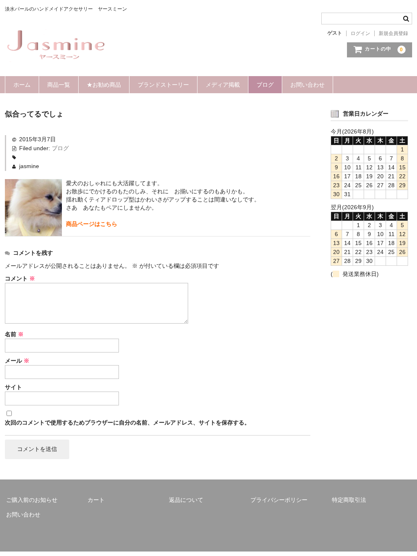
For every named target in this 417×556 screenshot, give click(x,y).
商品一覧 (58, 84)
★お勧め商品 (104, 84)
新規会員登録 (393, 33)
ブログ (265, 84)
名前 (14, 334)
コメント (20, 278)
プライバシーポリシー (278, 500)
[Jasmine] (56, 54)
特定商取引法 (349, 500)
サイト (13, 387)
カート (96, 500)
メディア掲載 (223, 84)
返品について (186, 500)
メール (17, 360)
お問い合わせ (307, 84)
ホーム (22, 84)
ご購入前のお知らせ (31, 500)
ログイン (360, 33)
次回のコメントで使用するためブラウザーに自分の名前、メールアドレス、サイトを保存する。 (127, 422)
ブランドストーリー (163, 84)
